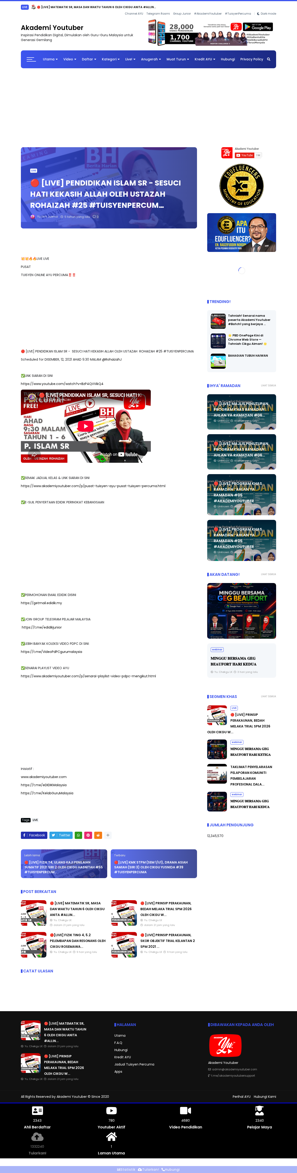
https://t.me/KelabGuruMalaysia (47, 793)
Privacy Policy (251, 59)
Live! (128, 59)
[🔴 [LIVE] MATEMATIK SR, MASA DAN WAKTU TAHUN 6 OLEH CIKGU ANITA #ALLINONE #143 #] (33, 924)
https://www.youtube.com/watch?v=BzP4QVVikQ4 (62, 383)
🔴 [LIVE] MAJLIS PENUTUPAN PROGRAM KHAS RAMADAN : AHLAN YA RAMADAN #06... (241, 409)
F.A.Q (118, 1042)
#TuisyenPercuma (238, 14)
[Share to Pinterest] (88, 835)
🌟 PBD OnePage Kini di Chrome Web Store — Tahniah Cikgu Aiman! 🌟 (247, 339)
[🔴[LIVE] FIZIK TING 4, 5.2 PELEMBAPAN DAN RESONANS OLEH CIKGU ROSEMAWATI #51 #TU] (33, 956)
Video (68, 59)
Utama (49, 59)
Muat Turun (176, 59)
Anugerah (149, 59)
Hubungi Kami (265, 1096)
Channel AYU (134, 14)
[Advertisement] (148, 105)
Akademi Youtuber (52, 27)
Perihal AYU (242, 1096)
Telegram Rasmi (158, 14)
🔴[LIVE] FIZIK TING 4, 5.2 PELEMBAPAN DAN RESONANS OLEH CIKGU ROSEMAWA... (78, 941)
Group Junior (182, 14)
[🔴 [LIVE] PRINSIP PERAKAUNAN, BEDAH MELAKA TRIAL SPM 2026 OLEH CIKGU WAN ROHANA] (33, 8)
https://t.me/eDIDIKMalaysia (44, 785)
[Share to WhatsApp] (78, 835)
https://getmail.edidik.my (41, 603)
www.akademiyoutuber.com (44, 777)
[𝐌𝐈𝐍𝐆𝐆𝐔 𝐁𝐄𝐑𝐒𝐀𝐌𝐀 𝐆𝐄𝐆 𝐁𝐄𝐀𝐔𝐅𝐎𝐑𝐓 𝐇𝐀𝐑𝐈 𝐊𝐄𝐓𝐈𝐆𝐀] (217, 758)
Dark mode (268, 14)
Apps (118, 1071)
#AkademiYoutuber (208, 14)
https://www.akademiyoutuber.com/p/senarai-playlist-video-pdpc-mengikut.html (88, 676)
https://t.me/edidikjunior (42, 627)
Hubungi (228, 59)
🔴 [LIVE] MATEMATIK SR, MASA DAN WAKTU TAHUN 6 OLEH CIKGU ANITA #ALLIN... (77, 909)
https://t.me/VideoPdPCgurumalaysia (51, 651)
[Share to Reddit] (98, 835)
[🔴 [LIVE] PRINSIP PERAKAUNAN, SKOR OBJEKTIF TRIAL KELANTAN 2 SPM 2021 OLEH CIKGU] (124, 956)
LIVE (24, 7)
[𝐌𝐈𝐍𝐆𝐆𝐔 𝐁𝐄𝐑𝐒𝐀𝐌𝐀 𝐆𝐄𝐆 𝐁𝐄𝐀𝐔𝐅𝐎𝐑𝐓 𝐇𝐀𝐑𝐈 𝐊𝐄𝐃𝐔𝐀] (241, 611)
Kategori (109, 59)
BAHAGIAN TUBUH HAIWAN (248, 356)
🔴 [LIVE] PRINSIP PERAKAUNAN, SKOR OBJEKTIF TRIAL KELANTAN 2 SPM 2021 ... (167, 941)
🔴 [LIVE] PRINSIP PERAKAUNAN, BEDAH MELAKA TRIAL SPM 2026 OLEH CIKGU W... (95, 7)
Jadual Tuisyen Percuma (134, 1064)
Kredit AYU (203, 59)
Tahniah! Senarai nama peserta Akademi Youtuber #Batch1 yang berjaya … (249, 320)
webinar (217, 649)
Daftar (87, 59)
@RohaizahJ (112, 359)
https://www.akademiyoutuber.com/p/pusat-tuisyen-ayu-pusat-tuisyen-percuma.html (93, 486)
